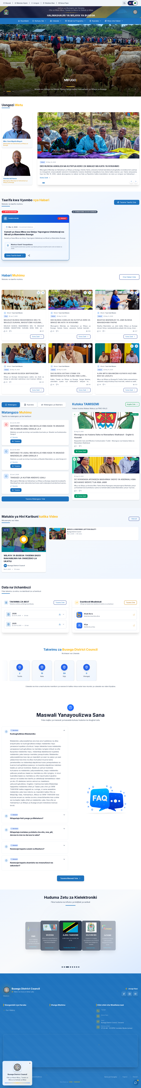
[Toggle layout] (29, 1063)
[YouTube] (135, 999)
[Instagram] (129, 999)
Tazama (17, 447)
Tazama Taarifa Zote (128, 208)
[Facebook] (124, 999)
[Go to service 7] (75, 972)
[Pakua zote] (60, 620)
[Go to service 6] (73, 972)
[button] (35, 773)
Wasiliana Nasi (50, 3)
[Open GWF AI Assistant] (136, 1083)
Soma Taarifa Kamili (13, 261)
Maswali (8, 3)
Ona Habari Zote (129, 283)
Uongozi (36, 3)
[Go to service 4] (69, 972)
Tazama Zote (60, 608)
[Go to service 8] (77, 972)
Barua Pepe (64, 3)
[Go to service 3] (67, 972)
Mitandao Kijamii (22, 3)
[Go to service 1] (63, 972)
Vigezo (124, 1082)
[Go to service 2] (65, 972)
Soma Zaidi (46, 183)
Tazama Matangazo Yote (35, 505)
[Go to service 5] (71, 972)
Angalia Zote (131, 410)
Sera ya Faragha (110, 1083)
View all (134, 524)
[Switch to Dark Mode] (124, 3)
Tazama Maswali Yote (69, 884)
